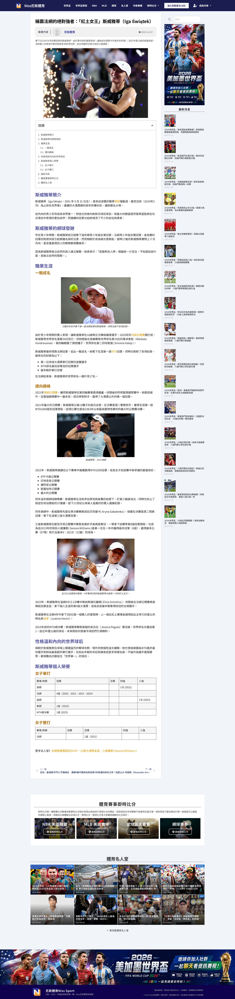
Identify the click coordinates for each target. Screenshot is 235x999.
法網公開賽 (138, 335)
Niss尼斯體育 (34, 5)
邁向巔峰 (49, 152)
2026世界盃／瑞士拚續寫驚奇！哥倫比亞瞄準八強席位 (184, 235)
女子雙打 (49, 169)
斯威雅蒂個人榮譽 (49, 160)
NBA (94, 5)
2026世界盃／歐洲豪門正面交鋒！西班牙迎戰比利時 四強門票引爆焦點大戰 (184, 157)
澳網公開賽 (51, 392)
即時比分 (151, 5)
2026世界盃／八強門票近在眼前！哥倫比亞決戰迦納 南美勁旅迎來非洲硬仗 (184, 469)
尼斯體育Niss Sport (60, 990)
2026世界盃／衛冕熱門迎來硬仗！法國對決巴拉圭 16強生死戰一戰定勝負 (184, 417)
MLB (104, 5)
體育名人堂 (46, 182)
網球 (114, 5)
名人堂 (124, 5)
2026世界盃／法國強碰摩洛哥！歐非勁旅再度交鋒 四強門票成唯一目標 (184, 183)
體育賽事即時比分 (49, 178)
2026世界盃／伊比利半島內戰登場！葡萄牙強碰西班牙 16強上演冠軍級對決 (184, 313)
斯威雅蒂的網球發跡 (51, 139)
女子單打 (49, 165)
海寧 (46, 618)
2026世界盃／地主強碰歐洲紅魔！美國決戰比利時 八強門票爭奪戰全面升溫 (184, 287)
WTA (114, 351)
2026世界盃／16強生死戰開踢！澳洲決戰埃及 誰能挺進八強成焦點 (184, 521)
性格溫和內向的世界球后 (53, 156)
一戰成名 (49, 147)
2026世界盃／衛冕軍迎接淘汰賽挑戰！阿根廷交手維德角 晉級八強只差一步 (184, 495)
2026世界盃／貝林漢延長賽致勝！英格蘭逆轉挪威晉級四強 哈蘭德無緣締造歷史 (184, 130)
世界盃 (67, 5)
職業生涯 (45, 143)
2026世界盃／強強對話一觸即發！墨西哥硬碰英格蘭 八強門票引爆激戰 (184, 339)
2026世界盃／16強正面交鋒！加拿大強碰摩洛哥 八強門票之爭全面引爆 (184, 443)
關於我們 (164, 995)
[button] (153, 5)
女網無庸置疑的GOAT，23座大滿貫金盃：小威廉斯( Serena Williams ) (94, 751)
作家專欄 (137, 5)
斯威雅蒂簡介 (47, 134)
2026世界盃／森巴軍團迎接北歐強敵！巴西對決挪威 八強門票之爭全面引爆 (184, 365)
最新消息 (45, 173)
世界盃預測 (81, 5)
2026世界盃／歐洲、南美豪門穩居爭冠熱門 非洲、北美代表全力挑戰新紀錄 (185, 391)
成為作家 (203, 5)
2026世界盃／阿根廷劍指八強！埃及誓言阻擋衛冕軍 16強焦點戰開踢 (184, 261)
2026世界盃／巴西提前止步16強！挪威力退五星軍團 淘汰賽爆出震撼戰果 (184, 209)
